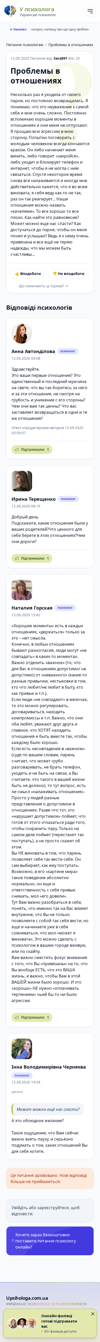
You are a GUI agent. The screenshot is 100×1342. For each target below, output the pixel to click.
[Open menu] (90, 11)
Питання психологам (24, 44)
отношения (59, 375)
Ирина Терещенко (34, 499)
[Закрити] (92, 1313)
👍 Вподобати (28, 273)
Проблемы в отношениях (70, 44)
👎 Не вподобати (68, 273)
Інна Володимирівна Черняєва (49, 1067)
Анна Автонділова (33, 351)
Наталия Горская (32, 608)
